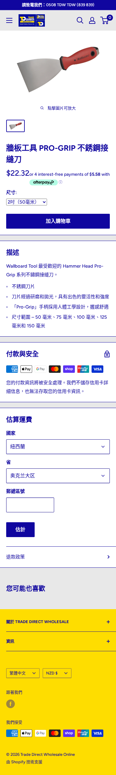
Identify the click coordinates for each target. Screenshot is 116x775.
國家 (10, 433)
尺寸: (11, 192)
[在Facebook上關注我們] (10, 704)
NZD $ (52, 673)
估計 (20, 529)
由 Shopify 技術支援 (24, 762)
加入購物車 (58, 221)
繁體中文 (18, 673)
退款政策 (15, 557)
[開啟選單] (9, 20)
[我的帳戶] (92, 20)
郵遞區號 (15, 491)
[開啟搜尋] (80, 20)
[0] (105, 20)
